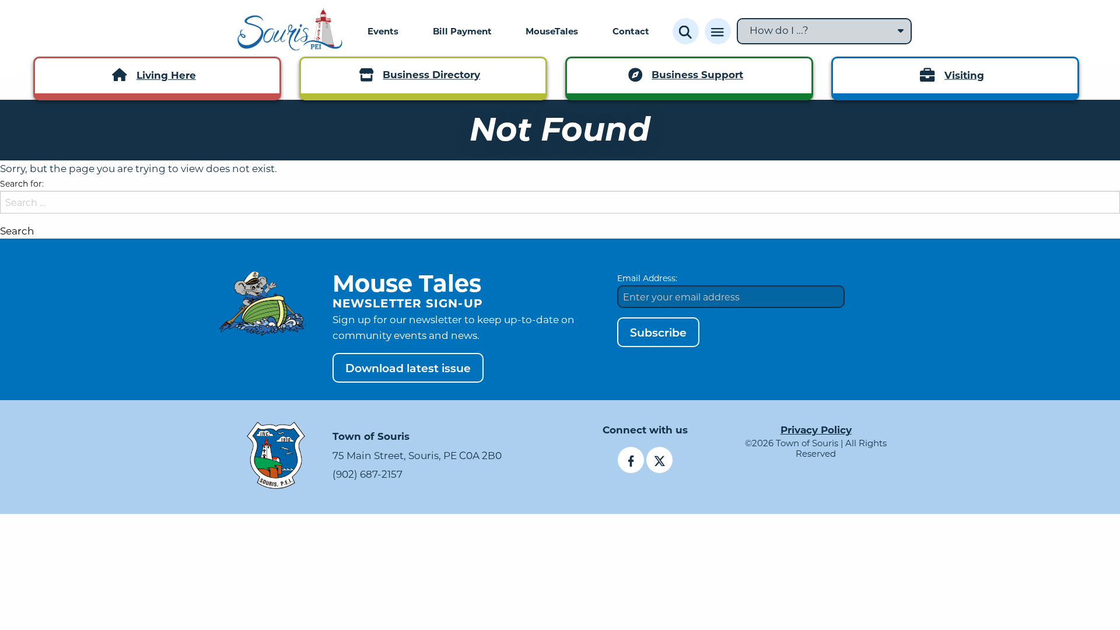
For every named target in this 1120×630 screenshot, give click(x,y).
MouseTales (552, 31)
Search (17, 231)
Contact (630, 31)
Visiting (964, 75)
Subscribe (658, 332)
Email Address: (647, 278)
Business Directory (431, 75)
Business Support (697, 75)
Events (383, 31)
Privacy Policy (816, 429)
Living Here (166, 75)
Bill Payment (462, 31)
